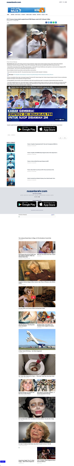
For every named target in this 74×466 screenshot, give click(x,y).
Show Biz (34, 14)
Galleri (43, 14)
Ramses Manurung (13, 61)
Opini (46, 14)
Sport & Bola (17, 14)
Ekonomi (12, 14)
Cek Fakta (39, 14)
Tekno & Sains (29, 14)
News (8, 14)
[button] (46, 22)
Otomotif (23, 14)
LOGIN (65, 2)
